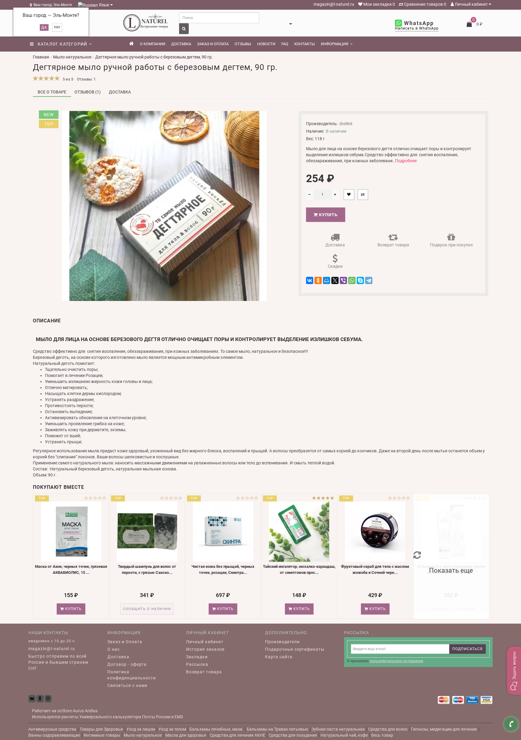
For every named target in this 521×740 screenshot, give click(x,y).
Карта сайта (278, 656)
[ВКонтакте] (309, 280)
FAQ (284, 44)
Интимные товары (102, 735)
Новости (266, 44)
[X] (335, 280)
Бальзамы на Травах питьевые (277, 729)
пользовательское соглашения (396, 661)
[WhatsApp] (351, 280)
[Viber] (343, 280)
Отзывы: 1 (86, 79)
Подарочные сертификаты (294, 649)
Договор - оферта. (127, 664)
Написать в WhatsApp (417, 28)
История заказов (205, 649)
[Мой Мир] (326, 280)
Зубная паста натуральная (338, 729)
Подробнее (406, 160)
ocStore (64, 710)
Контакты (304, 44)
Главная (41, 57)
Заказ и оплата (213, 44)
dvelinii (345, 123)
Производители (282, 641)
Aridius (91, 710)
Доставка (181, 44)
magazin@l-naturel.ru (333, 4)
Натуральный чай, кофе (344, 735)
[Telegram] (368, 280)
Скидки (335, 266)
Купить (328, 214)
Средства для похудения (293, 735)
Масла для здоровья (185, 735)
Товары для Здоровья (101, 729)
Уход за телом (172, 729)
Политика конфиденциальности (131, 674)
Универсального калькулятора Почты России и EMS (131, 716)
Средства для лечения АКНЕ (237, 735)
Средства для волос (388, 729)
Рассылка (197, 664)
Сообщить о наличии (147, 609)
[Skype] (360, 280)
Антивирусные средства (52, 729)
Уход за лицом (140, 729)
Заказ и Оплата (124, 641)
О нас (113, 649)
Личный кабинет (471, 4)
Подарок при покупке (451, 244)
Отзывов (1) (87, 92)
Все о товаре (52, 92)
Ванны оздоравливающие (54, 735)
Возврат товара (393, 244)
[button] (514, 671)
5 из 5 (67, 79)
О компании (152, 44)
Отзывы (243, 44)
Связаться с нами (127, 685)
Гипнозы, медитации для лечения (444, 729)
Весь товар (382, 735)
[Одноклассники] (318, 280)
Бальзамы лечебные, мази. (216, 729)
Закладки (197, 656)
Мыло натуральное (143, 735)
